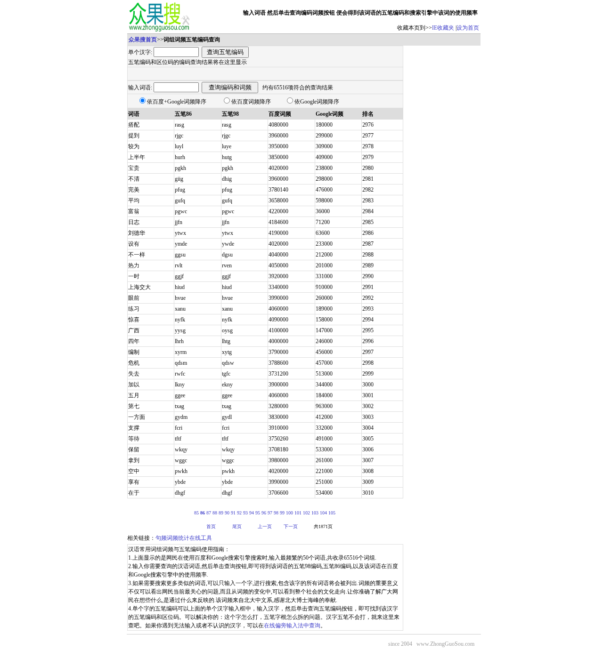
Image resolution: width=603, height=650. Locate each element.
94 (251, 512)
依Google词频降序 (316, 101)
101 (298, 512)
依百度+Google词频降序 (176, 101)
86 (202, 512)
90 (227, 512)
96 (263, 512)
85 (196, 512)
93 (245, 512)
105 (331, 512)
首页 (211, 526)
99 (282, 512)
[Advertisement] (442, 187)
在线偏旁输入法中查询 (292, 625)
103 (314, 512)
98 (276, 512)
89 (221, 512)
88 (214, 512)
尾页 (237, 526)
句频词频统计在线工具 (183, 538)
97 (270, 512)
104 (323, 512)
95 (257, 512)
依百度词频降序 (251, 101)
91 (233, 512)
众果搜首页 (143, 39)
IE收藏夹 (443, 27)
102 (306, 512)
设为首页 (467, 27)
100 (289, 512)
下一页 (291, 526)
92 (239, 512)
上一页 (265, 526)
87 (208, 512)
